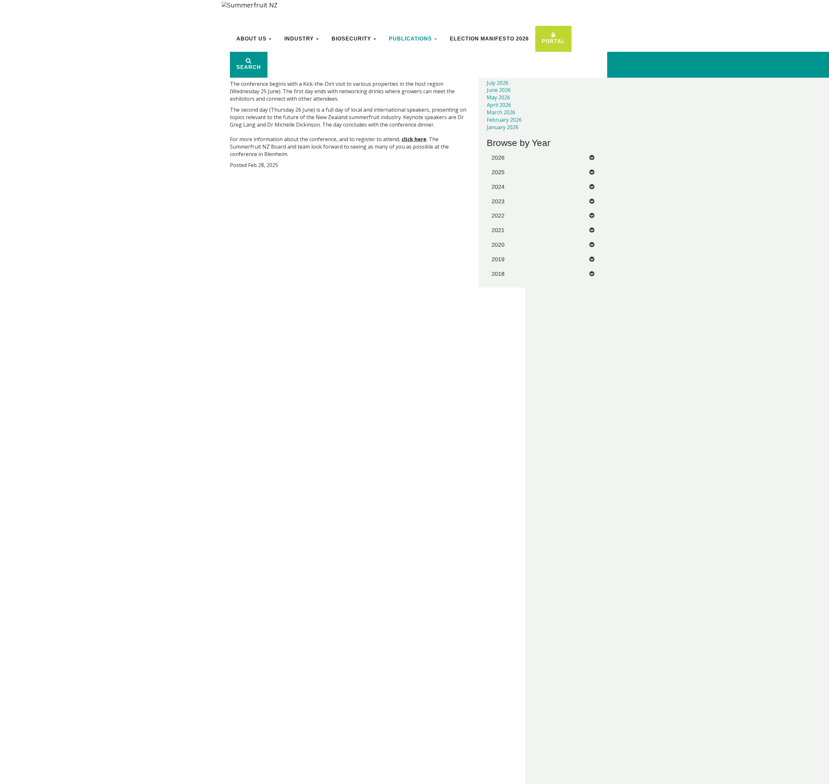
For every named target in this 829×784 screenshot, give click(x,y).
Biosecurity (352, 38)
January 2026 (502, 127)
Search (248, 67)
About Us (252, 38)
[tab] (543, 157)
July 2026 (497, 82)
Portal (553, 41)
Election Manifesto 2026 (489, 38)
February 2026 (504, 119)
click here (414, 139)
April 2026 (499, 104)
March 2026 (501, 112)
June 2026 (499, 90)
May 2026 (498, 97)
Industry (299, 38)
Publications (411, 38)
